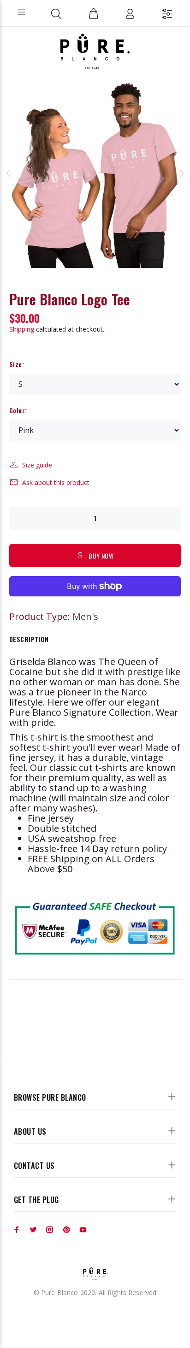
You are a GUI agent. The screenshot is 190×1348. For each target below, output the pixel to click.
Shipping (21, 329)
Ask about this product (55, 482)
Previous (9, 173)
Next (181, 173)
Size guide (37, 465)
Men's (85, 616)
